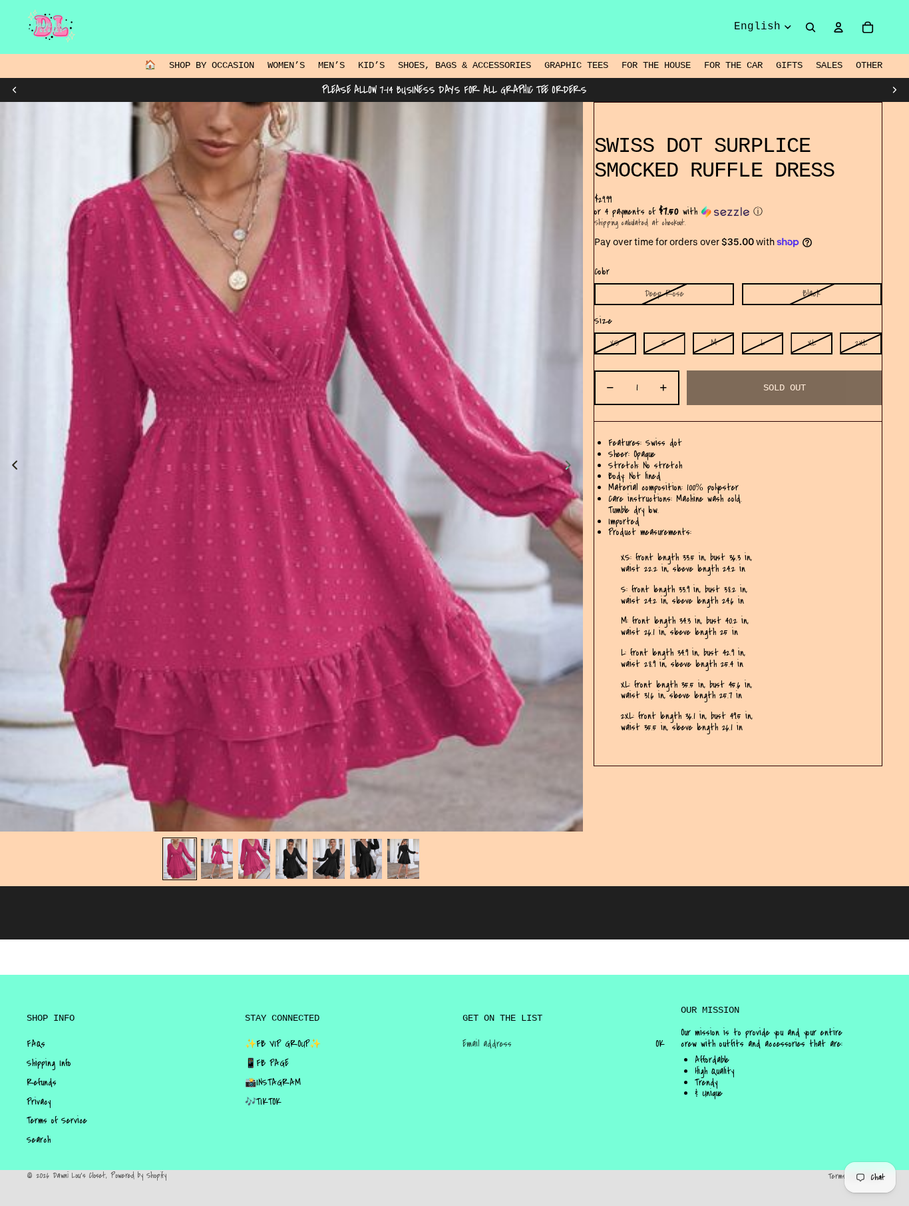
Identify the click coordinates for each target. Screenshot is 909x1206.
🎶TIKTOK (263, 1102)
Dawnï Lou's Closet (79, 1175)
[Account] (838, 27)
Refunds (42, 1082)
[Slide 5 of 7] (329, 859)
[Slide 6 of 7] (366, 859)
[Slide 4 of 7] (291, 859)
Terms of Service (57, 1120)
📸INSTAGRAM (273, 1082)
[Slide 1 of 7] (180, 859)
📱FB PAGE (267, 1063)
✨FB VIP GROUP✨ (283, 1044)
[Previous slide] (14, 90)
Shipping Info (49, 1063)
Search (39, 1140)
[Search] (810, 27)
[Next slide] (894, 90)
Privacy (39, 1102)
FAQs (36, 1044)
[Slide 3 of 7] (254, 859)
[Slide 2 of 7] (217, 859)
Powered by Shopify (138, 1175)
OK (660, 1044)
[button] (738, 212)
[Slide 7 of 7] (403, 859)
